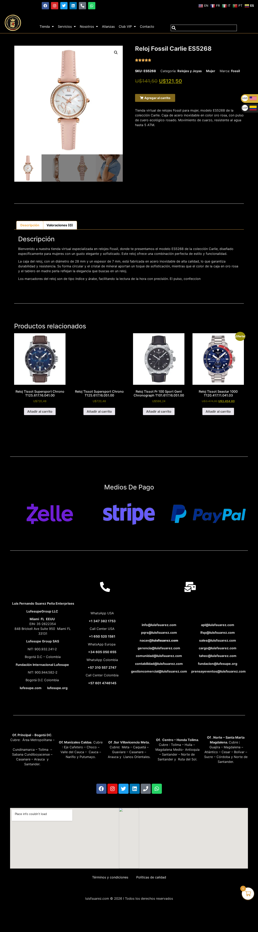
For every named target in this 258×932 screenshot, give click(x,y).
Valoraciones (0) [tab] (60, 225)
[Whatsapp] (91, 5)
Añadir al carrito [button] (39, 411)
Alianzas (108, 26)
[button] (116, 52)
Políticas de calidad (151, 877)
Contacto (147, 26)
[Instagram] (54, 5)
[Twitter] (64, 5)
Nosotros (87, 26)
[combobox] (204, 28)
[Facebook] (45, 5)
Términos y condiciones (110, 877)
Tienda (45, 26)
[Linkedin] (73, 5)
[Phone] (146, 789)
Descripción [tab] (29, 225)
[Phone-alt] (82, 5)
